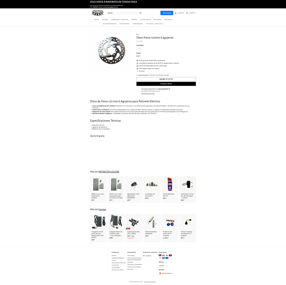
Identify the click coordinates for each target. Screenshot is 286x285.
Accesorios (125, 24)
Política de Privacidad (134, 267)
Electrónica (145, 19)
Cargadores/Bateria (118, 258)
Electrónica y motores (118, 263)
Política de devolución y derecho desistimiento (134, 259)
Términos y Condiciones (134, 264)
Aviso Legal (130, 255)
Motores (157, 19)
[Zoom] (110, 50)
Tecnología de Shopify (150, 282)
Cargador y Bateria (119, 19)
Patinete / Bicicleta (155, 24)
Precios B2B (167, 13)
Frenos (134, 19)
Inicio (96, 19)
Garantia (130, 262)
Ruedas (105, 19)
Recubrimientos (110, 24)
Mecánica (168, 19)
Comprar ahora (166, 84)
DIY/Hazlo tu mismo (118, 270)
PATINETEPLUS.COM (108, 171)
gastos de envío (143, 75)
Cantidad (139, 45)
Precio (138, 53)
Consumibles (137, 24)
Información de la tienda (147, 93)
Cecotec (102, 209)
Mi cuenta (130, 269)
